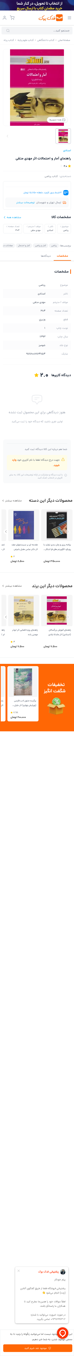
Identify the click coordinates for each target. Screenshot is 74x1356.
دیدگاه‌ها (46, 256)
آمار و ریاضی (40, 245)
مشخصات (62, 256)
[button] (6, 531)
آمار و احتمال (24, 245)
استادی (67, 150)
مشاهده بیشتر (13, 501)
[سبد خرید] (12, 17)
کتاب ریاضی (51, 176)
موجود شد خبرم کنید (35, 1348)
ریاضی (54, 245)
